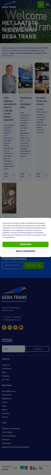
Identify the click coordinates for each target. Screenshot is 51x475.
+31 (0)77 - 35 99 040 (11, 317)
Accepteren (25, 244)
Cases (4, 406)
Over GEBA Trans (8, 391)
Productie (5, 376)
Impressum (6, 443)
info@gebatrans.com (11, 320)
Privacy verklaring (9, 436)
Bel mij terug (34, 265)
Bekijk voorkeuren (25, 251)
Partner (5, 402)
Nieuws (5, 410)
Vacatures (5, 413)
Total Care (6, 365)
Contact (5, 417)
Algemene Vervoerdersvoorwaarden (15, 447)
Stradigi (5, 469)
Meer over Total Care (12, 265)
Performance (7, 395)
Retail (4, 372)
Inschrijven (37, 349)
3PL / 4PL (5, 380)
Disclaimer (6, 440)
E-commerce (7, 369)
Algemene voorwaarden (11, 428)
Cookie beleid (7, 432)
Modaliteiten (6, 398)
